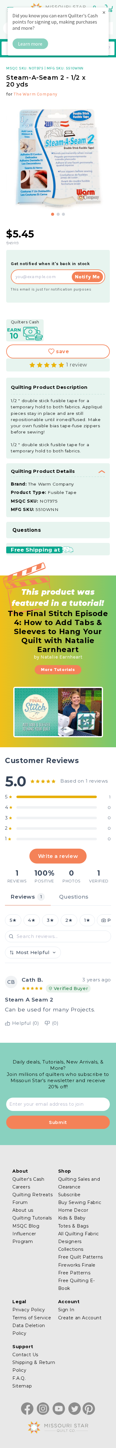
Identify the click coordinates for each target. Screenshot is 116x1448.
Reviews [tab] (26, 896)
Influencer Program (24, 1237)
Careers (21, 1187)
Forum (20, 1202)
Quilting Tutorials (32, 1218)
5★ (13, 920)
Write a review (58, 856)
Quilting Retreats (32, 1194)
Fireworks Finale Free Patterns (77, 1269)
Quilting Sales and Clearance (79, 1183)
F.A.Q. (19, 1378)
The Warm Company (36, 94)
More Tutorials (58, 669)
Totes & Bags (73, 1226)
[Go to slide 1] (52, 214)
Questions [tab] (73, 896)
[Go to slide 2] (58, 214)
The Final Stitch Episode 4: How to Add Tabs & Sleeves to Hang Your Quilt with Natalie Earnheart (58, 631)
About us (22, 1210)
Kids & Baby (72, 1218)
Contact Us (25, 1354)
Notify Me (87, 277)
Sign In (66, 1310)
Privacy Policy (28, 1310)
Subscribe (69, 1194)
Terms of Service (31, 1318)
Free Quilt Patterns (80, 1257)
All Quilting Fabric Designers (78, 1237)
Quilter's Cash (28, 1179)
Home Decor (73, 1210)
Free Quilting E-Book (76, 1284)
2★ (69, 920)
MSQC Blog (25, 1226)
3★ (50, 920)
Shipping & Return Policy (33, 1366)
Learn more (30, 44)
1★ (87, 920)
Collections (71, 1249)
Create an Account (80, 1318)
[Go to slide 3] (63, 214)
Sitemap (22, 1386)
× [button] (103, 12)
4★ (31, 920)
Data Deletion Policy (28, 1329)
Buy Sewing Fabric (79, 1202)
